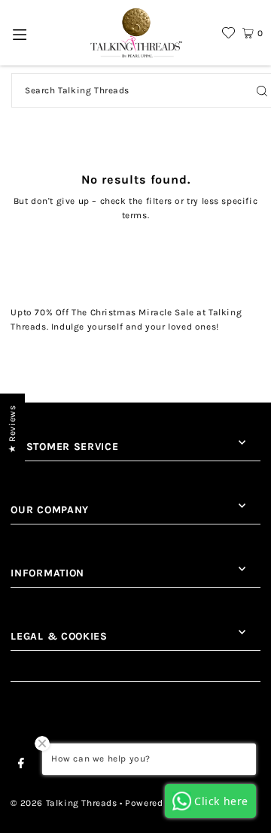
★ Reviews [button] (12, 428)
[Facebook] (21, 765)
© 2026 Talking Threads (64, 803)
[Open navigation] (20, 33)
